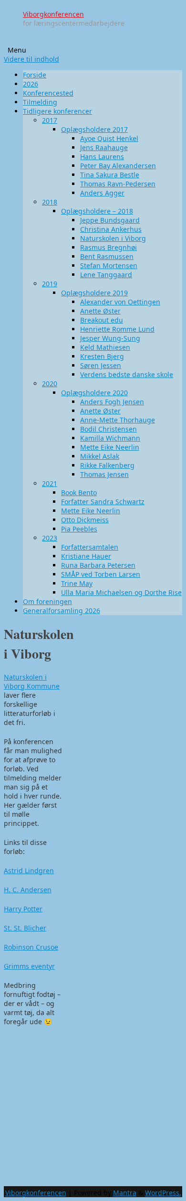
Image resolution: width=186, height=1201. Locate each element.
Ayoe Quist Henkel (109, 138)
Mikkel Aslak (99, 456)
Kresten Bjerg (102, 356)
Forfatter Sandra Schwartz (103, 501)
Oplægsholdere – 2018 (97, 211)
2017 (49, 120)
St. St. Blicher (25, 927)
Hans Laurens (102, 156)
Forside (34, 74)
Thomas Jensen (104, 474)
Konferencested (48, 92)
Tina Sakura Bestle (109, 174)
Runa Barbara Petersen (98, 565)
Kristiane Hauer (86, 556)
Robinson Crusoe (31, 947)
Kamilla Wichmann (110, 438)
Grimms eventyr (29, 966)
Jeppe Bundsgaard (110, 220)
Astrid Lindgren (29, 870)
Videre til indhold (31, 59)
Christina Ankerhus (111, 229)
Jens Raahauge (104, 147)
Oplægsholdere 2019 (94, 292)
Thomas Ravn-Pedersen (117, 183)
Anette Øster (100, 310)
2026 (30, 83)
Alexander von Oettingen (120, 301)
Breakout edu (101, 320)
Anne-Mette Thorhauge (117, 419)
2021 (49, 483)
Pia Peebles (79, 528)
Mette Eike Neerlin (109, 447)
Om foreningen (47, 601)
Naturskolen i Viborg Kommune (32, 681)
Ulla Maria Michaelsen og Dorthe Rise (121, 592)
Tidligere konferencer (57, 111)
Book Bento (79, 492)
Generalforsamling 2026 (61, 610)
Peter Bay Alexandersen (118, 165)
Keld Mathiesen (105, 347)
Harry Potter (23, 908)
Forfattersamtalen (89, 547)
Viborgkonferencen (53, 14)
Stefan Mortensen (108, 265)
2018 (49, 201)
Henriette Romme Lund (117, 329)
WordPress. (163, 1192)
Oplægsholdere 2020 (94, 392)
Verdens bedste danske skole (126, 374)
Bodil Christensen (108, 428)
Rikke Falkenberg (107, 465)
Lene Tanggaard (106, 274)
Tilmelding (40, 102)
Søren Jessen (100, 365)
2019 (49, 283)
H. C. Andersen (28, 889)
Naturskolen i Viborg (113, 238)
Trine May (77, 583)
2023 (49, 537)
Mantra (124, 1192)
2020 (49, 383)
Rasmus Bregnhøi (108, 247)
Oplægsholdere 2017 (94, 129)
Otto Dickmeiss (85, 519)
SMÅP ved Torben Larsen (100, 574)
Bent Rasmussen (107, 256)
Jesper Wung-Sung (110, 338)
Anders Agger (102, 192)
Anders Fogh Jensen (112, 401)
